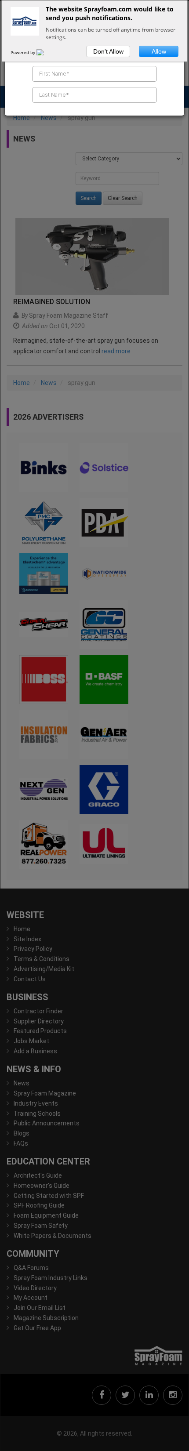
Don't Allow (108, 51)
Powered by (23, 52)
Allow (159, 51)
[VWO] (45, 52)
